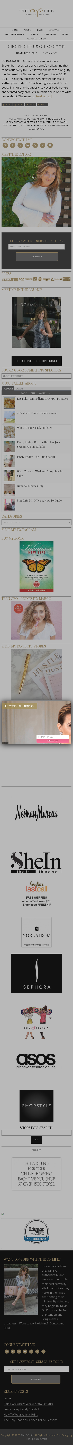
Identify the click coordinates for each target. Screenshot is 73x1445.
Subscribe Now (53, 741)
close (5, 743)
